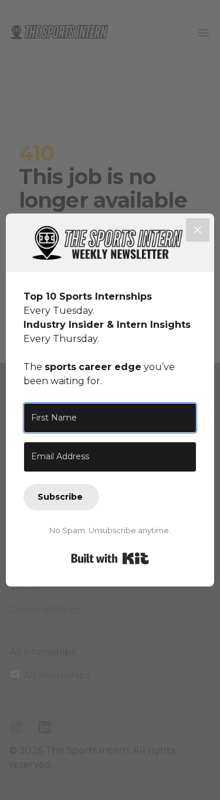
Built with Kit (110, 558)
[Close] (197, 230)
